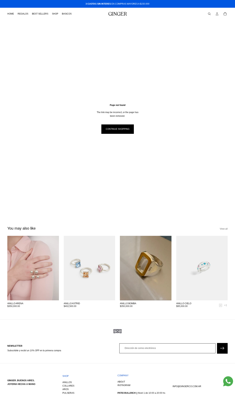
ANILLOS (67, 382)
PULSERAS (68, 393)
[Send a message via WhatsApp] (228, 381)
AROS (65, 389)
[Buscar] (209, 14)
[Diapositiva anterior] (69, 268)
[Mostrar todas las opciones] (225, 305)
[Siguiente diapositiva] (109, 268)
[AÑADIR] (53, 295)
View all (224, 229)
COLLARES (68, 386)
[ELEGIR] (222, 295)
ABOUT (121, 381)
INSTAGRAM (124, 385)
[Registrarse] (222, 348)
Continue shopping (117, 129)
